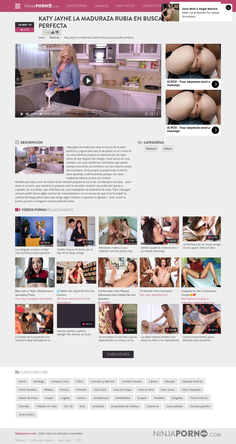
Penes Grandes (28, 389)
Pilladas (48, 389)
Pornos (64, 389)
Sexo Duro (100, 389)
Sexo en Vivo (146, 389)
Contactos (152, 5)
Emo (82, 406)
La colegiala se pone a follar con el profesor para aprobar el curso (33, 251)
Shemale (24, 406)
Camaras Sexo (60, 381)
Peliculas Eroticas (192, 381)
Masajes (170, 381)
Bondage (38, 381)
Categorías (76, 5)
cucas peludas (174, 406)
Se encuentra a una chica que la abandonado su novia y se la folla (118, 338)
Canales (101, 5)
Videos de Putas (28, 398)
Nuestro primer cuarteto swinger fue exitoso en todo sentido (74, 332)
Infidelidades (123, 398)
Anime (22, 381)
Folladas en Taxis (46, 406)
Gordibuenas (101, 398)
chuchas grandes (200, 406)
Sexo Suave (168, 389)
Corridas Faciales (132, 381)
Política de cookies (41, 440)
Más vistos (125, 5)
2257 (79, 440)
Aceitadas (98, 406)
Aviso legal (64, 440)
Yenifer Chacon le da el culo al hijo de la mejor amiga (75, 251)
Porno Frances (199, 398)
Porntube (81, 389)
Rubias (168, 148)
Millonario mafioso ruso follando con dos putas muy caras (115, 249)
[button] (17, 6)
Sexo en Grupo (122, 389)
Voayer (49, 398)
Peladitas (159, 398)
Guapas (142, 398)
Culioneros (152, 406)
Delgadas (177, 398)
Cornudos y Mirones (103, 381)
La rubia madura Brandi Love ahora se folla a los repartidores (160, 338)
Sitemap (20, 440)
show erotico (26, 414)
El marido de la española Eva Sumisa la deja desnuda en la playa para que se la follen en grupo (32, 338)
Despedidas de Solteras (125, 406)
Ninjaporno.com (25, 433)
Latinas (153, 381)
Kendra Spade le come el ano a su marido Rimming (159, 249)
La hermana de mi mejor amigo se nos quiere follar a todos (202, 246)
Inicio (42, 37)
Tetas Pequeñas (191, 389)
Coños (79, 381)
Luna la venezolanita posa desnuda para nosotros (198, 338)
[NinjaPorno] (41, 5)
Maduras (54, 37)
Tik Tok (68, 406)
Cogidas (65, 398)
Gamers (81, 398)
